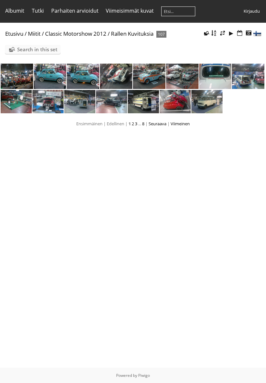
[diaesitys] (231, 33)
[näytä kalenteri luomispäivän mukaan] (248, 33)
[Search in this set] (206, 33)
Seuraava (157, 124)
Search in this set (37, 49)
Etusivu (14, 33)
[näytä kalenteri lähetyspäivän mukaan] (240, 33)
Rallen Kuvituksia (132, 33)
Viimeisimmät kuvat (130, 10)
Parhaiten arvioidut (75, 10)
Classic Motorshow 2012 (75, 33)
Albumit (14, 10)
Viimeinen (180, 124)
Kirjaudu (252, 11)
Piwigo (144, 375)
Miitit (34, 33)
